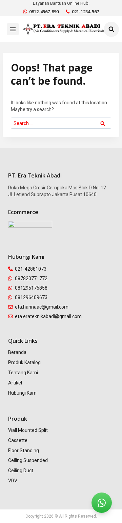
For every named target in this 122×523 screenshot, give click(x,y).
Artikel (15, 382)
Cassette (17, 440)
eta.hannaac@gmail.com (41, 307)
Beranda (17, 352)
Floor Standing (23, 450)
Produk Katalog (24, 362)
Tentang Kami (23, 372)
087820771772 (31, 278)
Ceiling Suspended (28, 460)
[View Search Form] (111, 29)
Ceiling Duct (20, 470)
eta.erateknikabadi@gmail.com (48, 316)
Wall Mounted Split (28, 430)
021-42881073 (30, 269)
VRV (12, 480)
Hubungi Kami (23, 393)
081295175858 (31, 288)
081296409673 (31, 297)
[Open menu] (13, 29)
